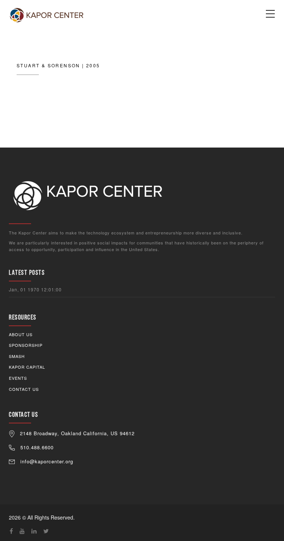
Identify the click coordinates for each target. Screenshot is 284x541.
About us (21, 334)
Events (18, 378)
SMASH (17, 356)
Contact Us (24, 389)
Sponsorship (26, 345)
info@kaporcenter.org (46, 461)
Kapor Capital (27, 367)
